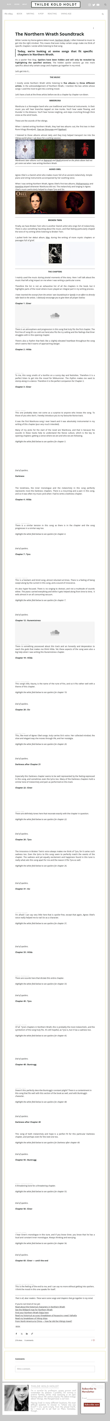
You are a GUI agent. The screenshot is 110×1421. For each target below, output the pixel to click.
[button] (103, 14)
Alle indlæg (9, 14)
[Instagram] (89, 4)
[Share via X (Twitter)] (22, 1334)
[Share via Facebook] (16, 1334)
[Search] (105, 4)
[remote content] (55, 316)
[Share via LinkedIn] (27, 1334)
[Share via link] (32, 1334)
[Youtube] (98, 4)
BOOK (19, 14)
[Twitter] (93, 4)
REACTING (52, 14)
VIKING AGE (66, 14)
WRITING (30, 14)
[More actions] (93, 28)
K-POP (41, 14)
